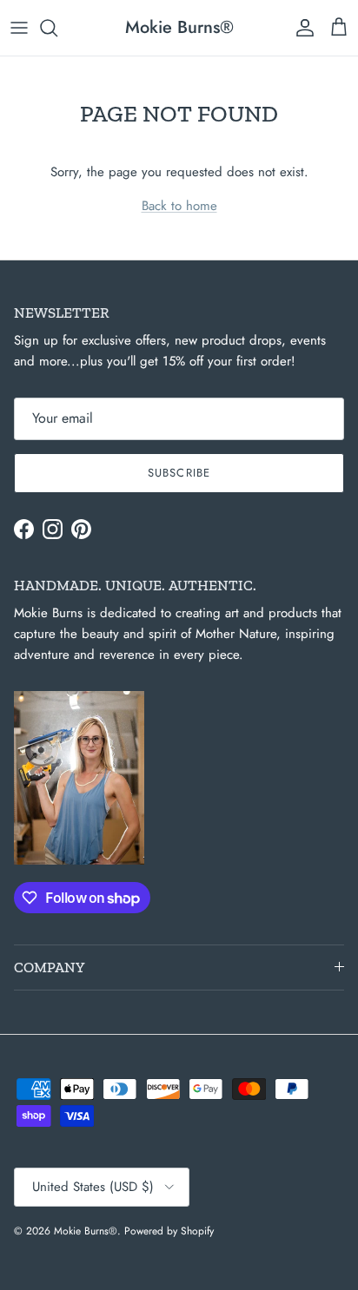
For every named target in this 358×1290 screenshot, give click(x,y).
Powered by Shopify (169, 1231)
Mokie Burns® (85, 1231)
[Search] (57, 28)
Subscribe (178, 472)
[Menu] (19, 28)
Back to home (179, 205)
